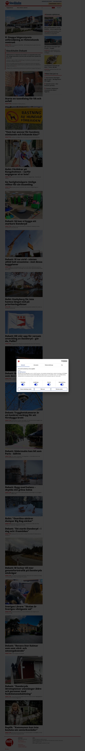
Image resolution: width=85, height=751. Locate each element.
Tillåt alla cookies (59, 389)
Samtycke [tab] (23, 365)
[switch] (36, 384)
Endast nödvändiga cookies (25, 389)
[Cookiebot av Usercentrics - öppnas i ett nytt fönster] (62, 361)
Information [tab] (36, 365)
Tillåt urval (42, 389)
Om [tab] (62, 365)
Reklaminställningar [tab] (49, 365)
